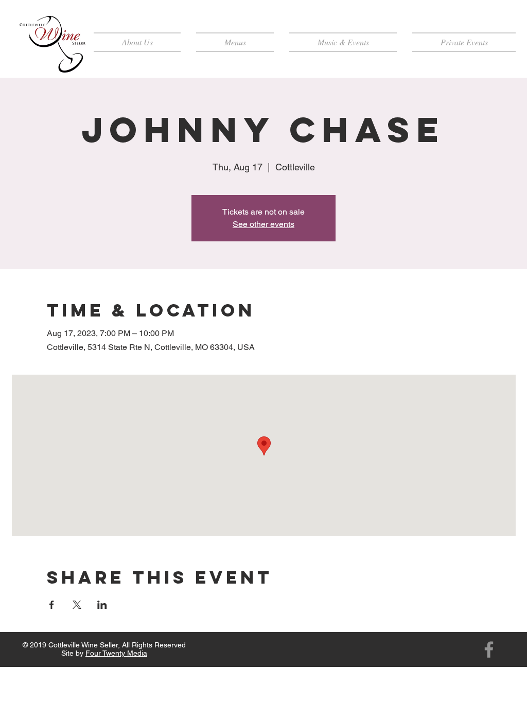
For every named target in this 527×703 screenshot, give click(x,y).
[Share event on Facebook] (52, 605)
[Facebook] (489, 649)
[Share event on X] (77, 605)
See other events (263, 224)
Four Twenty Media (116, 653)
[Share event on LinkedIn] (102, 605)
